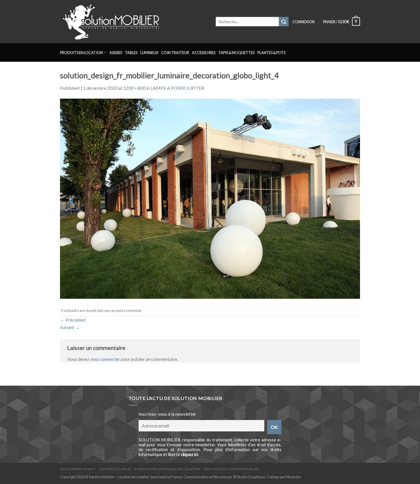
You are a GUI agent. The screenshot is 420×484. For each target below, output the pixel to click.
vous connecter (105, 359)
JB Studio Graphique (249, 477)
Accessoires (203, 52)
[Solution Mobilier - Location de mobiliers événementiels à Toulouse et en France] (133, 21)
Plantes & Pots (271, 52)
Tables (131, 52)
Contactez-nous (115, 469)
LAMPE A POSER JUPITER (177, 88)
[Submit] (284, 22)
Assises (115, 52)
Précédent (73, 319)
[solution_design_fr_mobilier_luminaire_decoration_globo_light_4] (210, 198)
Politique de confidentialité (231, 469)
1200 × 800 (134, 88)
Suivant (70, 327)
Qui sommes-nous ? (78, 469)
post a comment (128, 310)
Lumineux (149, 52)
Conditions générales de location (167, 469)
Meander (293, 477)
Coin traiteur (175, 52)
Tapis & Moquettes (236, 52)
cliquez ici (189, 454)
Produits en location (81, 52)
